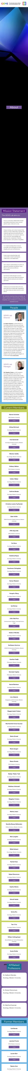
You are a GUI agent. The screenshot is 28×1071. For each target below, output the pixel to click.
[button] (14, 574)
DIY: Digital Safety (14, 355)
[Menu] (24, 3)
